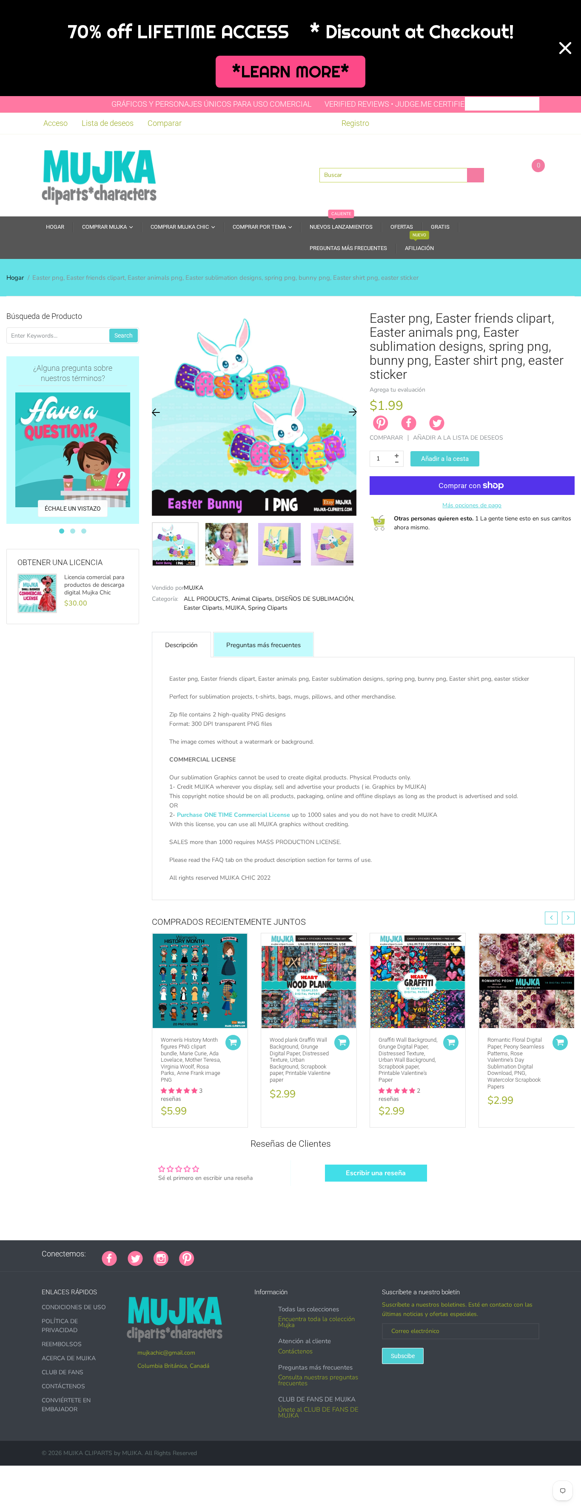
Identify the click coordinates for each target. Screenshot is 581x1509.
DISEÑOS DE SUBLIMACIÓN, (314, 599)
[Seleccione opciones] (233, 1042)
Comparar (165, 123)
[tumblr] (258, 1254)
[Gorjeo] (135, 1257)
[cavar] (311, 1254)
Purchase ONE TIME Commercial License (233, 815)
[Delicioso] (290, 1254)
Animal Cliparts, (252, 599)
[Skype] (300, 1254)
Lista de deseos (108, 123)
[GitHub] (215, 1254)
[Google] (205, 1254)
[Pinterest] (187, 1257)
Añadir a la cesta (445, 459)
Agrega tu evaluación (397, 390)
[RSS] (226, 1254)
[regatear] (269, 1254)
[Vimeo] (279, 1254)
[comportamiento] (322, 1254)
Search (123, 335)
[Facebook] (409, 423)
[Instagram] (161, 1257)
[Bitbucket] (247, 1254)
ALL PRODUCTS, (207, 599)
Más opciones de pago (471, 505)
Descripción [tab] (181, 645)
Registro (355, 123)
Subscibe (403, 1356)
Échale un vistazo (73, 508)
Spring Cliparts (268, 608)
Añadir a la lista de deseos (458, 438)
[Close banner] (565, 48)
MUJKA (193, 588)
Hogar (15, 277)
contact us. (464, 887)
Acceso (55, 123)
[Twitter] (437, 423)
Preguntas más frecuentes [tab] (263, 645)
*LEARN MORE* (291, 72)
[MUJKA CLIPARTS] (99, 174)
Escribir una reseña (376, 1173)
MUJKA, (235, 608)
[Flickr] (237, 1254)
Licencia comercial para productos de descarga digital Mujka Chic (94, 585)
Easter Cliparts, (204, 608)
